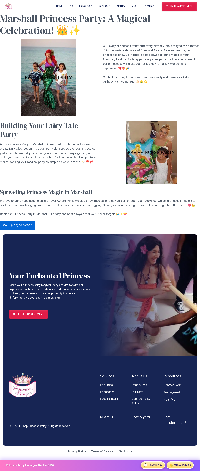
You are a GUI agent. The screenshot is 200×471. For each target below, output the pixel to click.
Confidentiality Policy (141, 401)
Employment (172, 392)
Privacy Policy (77, 451)
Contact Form (173, 385)
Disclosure (125, 451)
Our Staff (138, 392)
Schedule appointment (179, 6)
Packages (104, 6)
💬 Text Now (153, 465)
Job (71, 6)
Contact (150, 6)
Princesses (85, 6)
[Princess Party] (8, 6)
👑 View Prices (180, 465)
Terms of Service (102, 451)
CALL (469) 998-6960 (17, 225)
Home (59, 6)
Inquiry (121, 6)
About (135, 6)
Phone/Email (140, 385)
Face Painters (109, 399)
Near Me (169, 399)
